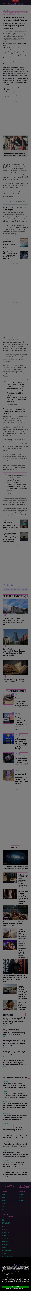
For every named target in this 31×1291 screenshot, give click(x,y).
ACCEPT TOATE (15, 1286)
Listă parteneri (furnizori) (6, 1283)
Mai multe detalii (16, 1265)
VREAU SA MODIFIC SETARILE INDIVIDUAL (15, 1288)
